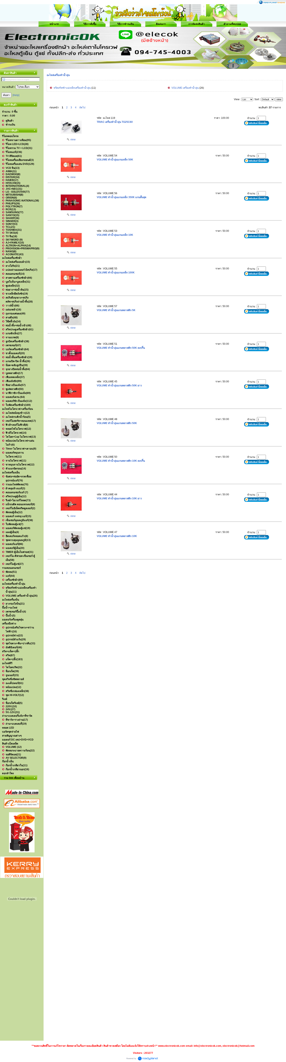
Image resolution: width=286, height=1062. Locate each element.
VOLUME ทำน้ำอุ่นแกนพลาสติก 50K (117, 423)
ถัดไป (82, 107)
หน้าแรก (54, 24)
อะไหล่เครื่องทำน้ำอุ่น (58, 75)
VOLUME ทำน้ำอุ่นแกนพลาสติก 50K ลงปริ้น (121, 347)
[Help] (16, 95)
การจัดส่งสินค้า (196, 24)
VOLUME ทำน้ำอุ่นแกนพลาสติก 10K (117, 536)
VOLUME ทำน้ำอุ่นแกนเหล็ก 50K (115, 159)
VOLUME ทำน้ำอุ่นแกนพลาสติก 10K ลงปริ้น (121, 460)
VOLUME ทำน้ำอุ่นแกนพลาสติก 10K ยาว (119, 498)
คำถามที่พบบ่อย (232, 24)
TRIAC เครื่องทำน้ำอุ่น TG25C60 (115, 121)
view (72, 139)
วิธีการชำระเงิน (125, 24)
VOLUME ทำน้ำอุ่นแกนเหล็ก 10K (115, 234)
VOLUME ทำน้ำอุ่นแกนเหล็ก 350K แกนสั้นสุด (121, 197)
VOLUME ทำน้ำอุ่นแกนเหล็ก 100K (116, 272)
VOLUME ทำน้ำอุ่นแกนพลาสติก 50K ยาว (119, 385)
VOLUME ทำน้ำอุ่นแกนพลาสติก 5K (116, 310)
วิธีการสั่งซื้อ (89, 24)
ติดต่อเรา (161, 24)
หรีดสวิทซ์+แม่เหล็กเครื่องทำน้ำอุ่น (72, 87)
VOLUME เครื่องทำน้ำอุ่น (185, 87)
